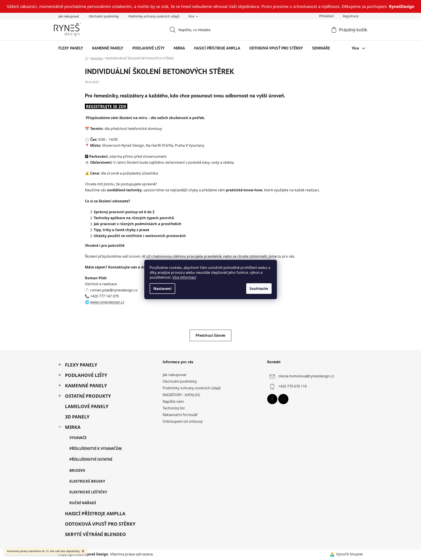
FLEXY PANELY (81, 365)
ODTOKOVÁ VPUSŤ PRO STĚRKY (100, 524)
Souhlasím (259, 288)
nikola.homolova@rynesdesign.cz (306, 376)
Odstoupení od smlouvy (183, 421)
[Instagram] (283, 399)
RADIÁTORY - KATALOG (181, 394)
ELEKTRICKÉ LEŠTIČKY (88, 492)
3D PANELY (77, 417)
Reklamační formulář (180, 414)
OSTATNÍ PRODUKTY (88, 396)
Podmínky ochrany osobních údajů (153, 16)
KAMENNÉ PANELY (86, 385)
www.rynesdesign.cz (107, 302)
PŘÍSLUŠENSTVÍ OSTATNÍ (90, 459)
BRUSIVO (77, 470)
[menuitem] (71, 48)
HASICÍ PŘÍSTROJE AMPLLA (95, 513)
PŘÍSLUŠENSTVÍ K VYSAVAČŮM (95, 448)
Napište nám (173, 401)
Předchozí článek (210, 335)
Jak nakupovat (68, 16)
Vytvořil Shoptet (349, 554)
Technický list (174, 408)
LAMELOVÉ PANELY (87, 406)
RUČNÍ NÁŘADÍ (82, 502)
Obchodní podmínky (104, 16)
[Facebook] (272, 399)
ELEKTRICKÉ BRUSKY (87, 481)
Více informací (184, 277)
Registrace (350, 16)
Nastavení (162, 288)
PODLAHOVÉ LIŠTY (86, 375)
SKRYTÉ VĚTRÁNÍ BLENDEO (95, 534)
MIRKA (72, 427)
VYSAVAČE (78, 437)
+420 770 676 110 (292, 386)
